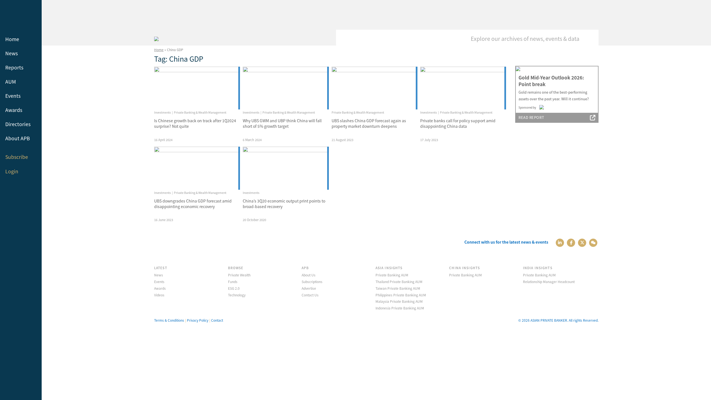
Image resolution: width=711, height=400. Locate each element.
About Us (309, 274)
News (11, 53)
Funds (232, 281)
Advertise (309, 288)
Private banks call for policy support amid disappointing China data (457, 123)
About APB (17, 138)
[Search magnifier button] (590, 38)
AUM (10, 81)
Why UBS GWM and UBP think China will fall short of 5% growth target (282, 123)
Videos (159, 294)
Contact (217, 320)
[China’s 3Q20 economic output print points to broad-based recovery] (286, 168)
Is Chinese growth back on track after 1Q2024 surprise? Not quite (195, 123)
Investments (162, 112)
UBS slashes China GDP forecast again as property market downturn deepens (369, 123)
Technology (237, 294)
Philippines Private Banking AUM (400, 294)
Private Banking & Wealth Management (200, 112)
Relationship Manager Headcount (549, 281)
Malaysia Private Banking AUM (399, 301)
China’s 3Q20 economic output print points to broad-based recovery (284, 203)
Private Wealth (239, 274)
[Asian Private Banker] (156, 38)
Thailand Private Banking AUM (398, 281)
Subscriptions (312, 281)
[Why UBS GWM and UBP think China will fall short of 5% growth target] (286, 88)
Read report (531, 117)
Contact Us (310, 294)
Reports (14, 67)
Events (13, 95)
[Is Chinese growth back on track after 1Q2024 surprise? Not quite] (197, 88)
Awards (13, 109)
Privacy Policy (197, 320)
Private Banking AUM (391, 274)
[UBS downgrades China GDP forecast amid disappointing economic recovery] (197, 168)
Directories (18, 124)
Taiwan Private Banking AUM (397, 288)
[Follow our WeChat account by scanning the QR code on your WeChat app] (593, 242)
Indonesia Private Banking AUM (399, 308)
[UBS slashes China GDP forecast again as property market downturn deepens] (374, 88)
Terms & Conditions (169, 320)
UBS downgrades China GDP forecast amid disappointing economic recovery (193, 203)
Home (12, 39)
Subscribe (16, 157)
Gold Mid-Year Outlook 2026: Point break (551, 81)
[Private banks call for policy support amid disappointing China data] (463, 88)
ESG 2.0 (234, 288)
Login (11, 171)
